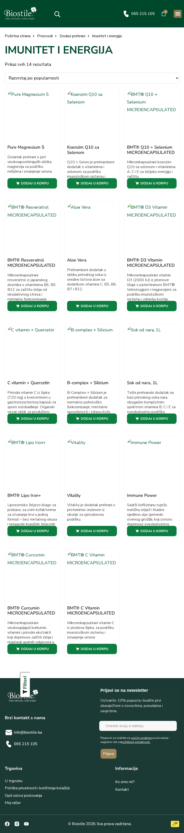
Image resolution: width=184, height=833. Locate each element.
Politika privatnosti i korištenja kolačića (37, 788)
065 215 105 (143, 13)
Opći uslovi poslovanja (23, 795)
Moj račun (13, 802)
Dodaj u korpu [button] (35, 183)
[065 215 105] (126, 14)
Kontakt (122, 789)
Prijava (108, 753)
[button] (178, 14)
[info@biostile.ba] (9, 732)
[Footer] (16, 823)
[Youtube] (26, 823)
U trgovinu (13, 781)
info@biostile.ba (28, 732)
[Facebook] (7, 823)
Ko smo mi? (125, 781)
